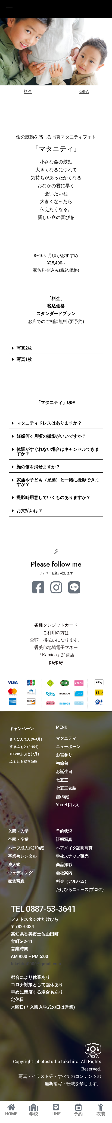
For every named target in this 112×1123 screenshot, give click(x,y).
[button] (56, 348)
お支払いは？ (30, 510)
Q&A (84, 92)
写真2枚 (24, 348)
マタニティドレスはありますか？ (49, 423)
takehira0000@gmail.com (36, 963)
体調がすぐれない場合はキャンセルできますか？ (58, 451)
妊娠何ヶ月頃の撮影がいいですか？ (51, 436)
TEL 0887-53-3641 (43, 909)
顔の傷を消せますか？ (38, 466)
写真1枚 (24, 359)
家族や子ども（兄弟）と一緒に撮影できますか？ (58, 482)
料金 (28, 92)
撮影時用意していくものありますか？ (54, 497)
